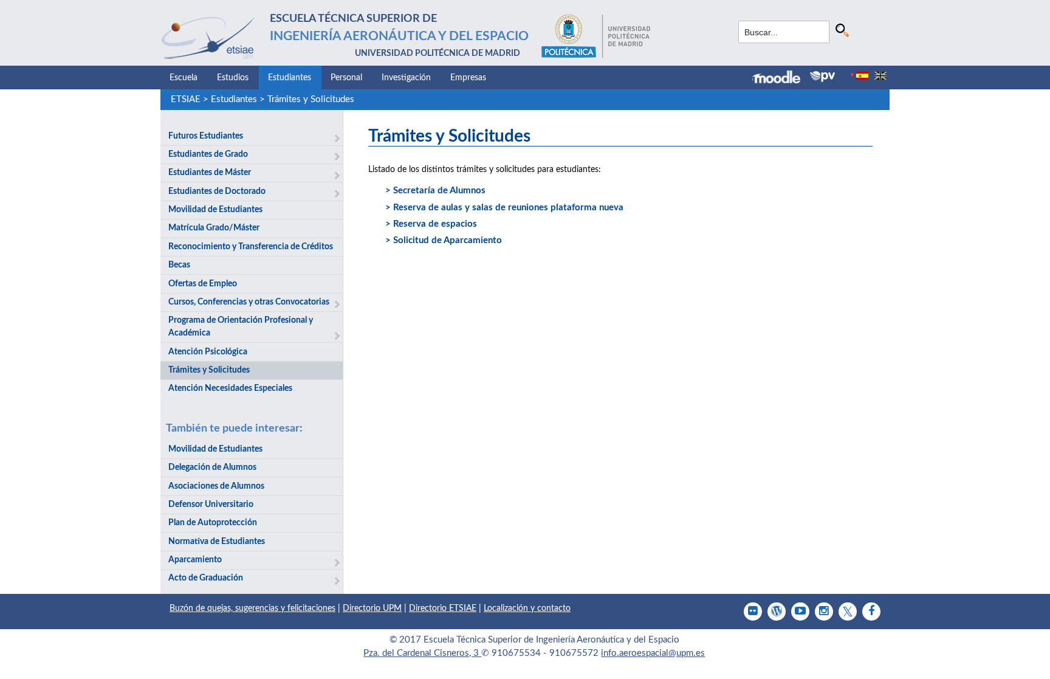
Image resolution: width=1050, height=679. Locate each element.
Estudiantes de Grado (208, 154)
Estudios (233, 78)
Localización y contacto (527, 608)
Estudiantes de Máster (209, 172)
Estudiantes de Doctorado (217, 191)
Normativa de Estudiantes (216, 541)
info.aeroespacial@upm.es (653, 653)
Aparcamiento (195, 560)
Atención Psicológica (207, 352)
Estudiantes (289, 78)
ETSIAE (186, 99)
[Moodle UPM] (781, 78)
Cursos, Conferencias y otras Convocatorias (248, 302)
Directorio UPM (372, 608)
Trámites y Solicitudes (310, 99)
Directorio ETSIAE (442, 608)
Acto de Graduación (205, 578)
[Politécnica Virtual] (822, 76)
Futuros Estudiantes (205, 136)
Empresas (468, 78)
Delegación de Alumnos (212, 467)
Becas (179, 265)
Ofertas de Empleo (202, 284)
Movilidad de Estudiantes (215, 209)
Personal (346, 78)
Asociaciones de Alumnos (216, 486)
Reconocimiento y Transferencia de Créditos (250, 247)
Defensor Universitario (210, 504)
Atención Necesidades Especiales (230, 388)
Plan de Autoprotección (212, 523)
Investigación (406, 78)
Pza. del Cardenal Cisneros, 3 (422, 653)
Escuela (183, 78)
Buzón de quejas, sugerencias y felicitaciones (252, 608)
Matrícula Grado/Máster (213, 228)
